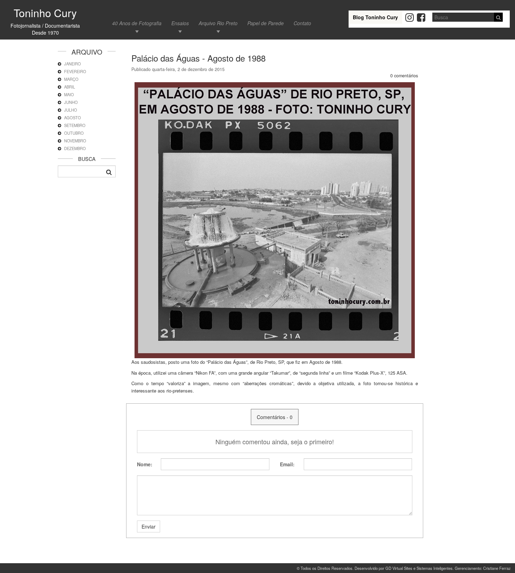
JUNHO (71, 102)
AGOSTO (72, 117)
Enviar (149, 526)
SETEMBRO (74, 125)
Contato (302, 23)
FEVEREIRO (75, 71)
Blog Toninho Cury (375, 17)
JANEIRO (72, 63)
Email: (287, 464)
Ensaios (180, 23)
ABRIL (69, 87)
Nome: (144, 464)
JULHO (70, 110)
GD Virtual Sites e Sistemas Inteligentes (419, 568)
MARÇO (71, 79)
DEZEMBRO (75, 148)
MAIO (69, 94)
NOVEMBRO (75, 140)
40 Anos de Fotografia (137, 23)
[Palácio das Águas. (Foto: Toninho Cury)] (275, 219)
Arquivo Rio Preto (218, 23)
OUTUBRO (74, 133)
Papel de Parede (265, 23)
